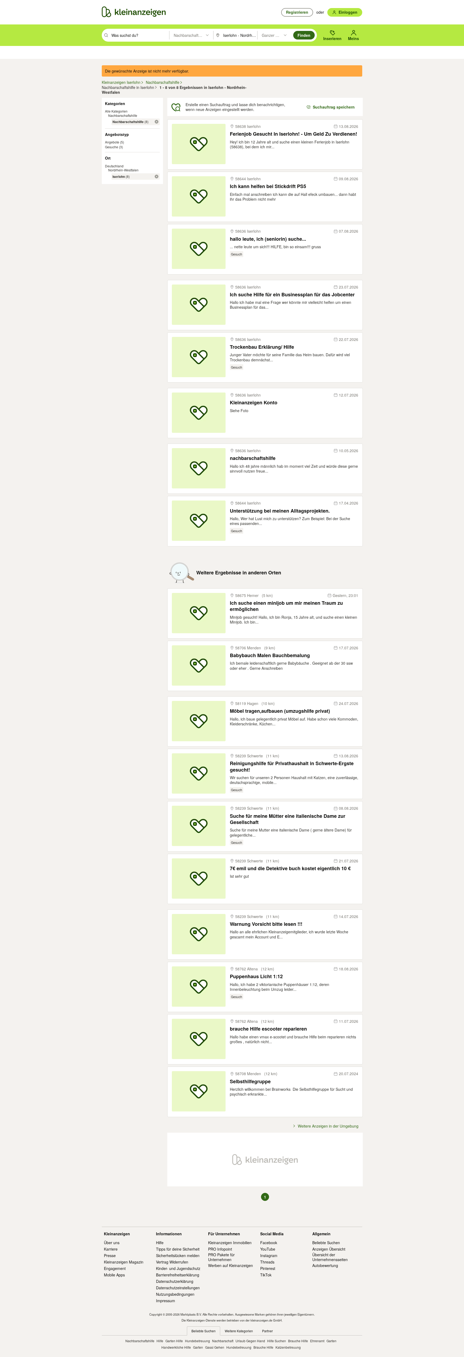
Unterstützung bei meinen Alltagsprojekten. (280, 511)
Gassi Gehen (214, 1347)
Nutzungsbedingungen (175, 1294)
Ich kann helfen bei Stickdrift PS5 (268, 186)
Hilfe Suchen (276, 1340)
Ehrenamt (317, 1340)
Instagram (268, 1255)
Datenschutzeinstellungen (178, 1287)
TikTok (265, 1274)
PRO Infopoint (220, 1249)
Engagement (115, 1268)
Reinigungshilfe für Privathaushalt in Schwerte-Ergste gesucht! (292, 766)
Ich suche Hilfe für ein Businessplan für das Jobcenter (292, 294)
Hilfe (160, 1242)
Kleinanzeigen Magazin (123, 1262)
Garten (331, 1340)
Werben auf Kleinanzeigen (230, 1265)
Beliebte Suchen (326, 1242)
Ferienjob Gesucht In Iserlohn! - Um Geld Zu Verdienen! (293, 134)
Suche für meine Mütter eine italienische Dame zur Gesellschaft (287, 819)
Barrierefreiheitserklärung (177, 1274)
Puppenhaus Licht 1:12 (256, 976)
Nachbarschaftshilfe (122, 115)
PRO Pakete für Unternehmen (221, 1257)
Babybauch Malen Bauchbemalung (270, 655)
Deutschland (114, 166)
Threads (267, 1262)
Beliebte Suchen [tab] (203, 1331)
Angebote (112, 142)
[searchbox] (139, 35)
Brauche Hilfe (298, 1340)
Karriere (111, 1249)
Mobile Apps (114, 1274)
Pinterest (267, 1268)
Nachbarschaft (222, 1340)
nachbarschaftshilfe (253, 458)
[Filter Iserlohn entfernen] (156, 176)
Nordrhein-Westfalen (123, 170)
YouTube (267, 1249)
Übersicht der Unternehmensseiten (330, 1257)
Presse (110, 1255)
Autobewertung (325, 1265)
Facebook (268, 1242)
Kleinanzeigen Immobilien (230, 1242)
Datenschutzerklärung (174, 1281)
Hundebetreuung (197, 1340)
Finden (304, 35)
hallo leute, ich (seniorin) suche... (268, 239)
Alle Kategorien (116, 111)
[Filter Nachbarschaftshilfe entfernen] (156, 122)
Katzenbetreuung (288, 1347)
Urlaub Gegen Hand (250, 1340)
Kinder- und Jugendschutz (178, 1268)
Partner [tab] (267, 1331)
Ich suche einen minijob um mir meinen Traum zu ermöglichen (286, 606)
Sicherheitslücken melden (178, 1255)
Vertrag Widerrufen (172, 1262)
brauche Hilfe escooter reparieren (268, 1029)
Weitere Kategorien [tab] (239, 1331)
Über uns (111, 1242)
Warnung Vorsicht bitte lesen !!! (266, 924)
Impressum (165, 1300)
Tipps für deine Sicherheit (178, 1249)
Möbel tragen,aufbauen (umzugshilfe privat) (280, 711)
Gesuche (111, 147)
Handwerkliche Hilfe (176, 1347)
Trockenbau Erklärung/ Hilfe (262, 347)
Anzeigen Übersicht (328, 1249)
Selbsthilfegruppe (250, 1081)
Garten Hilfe (174, 1340)
